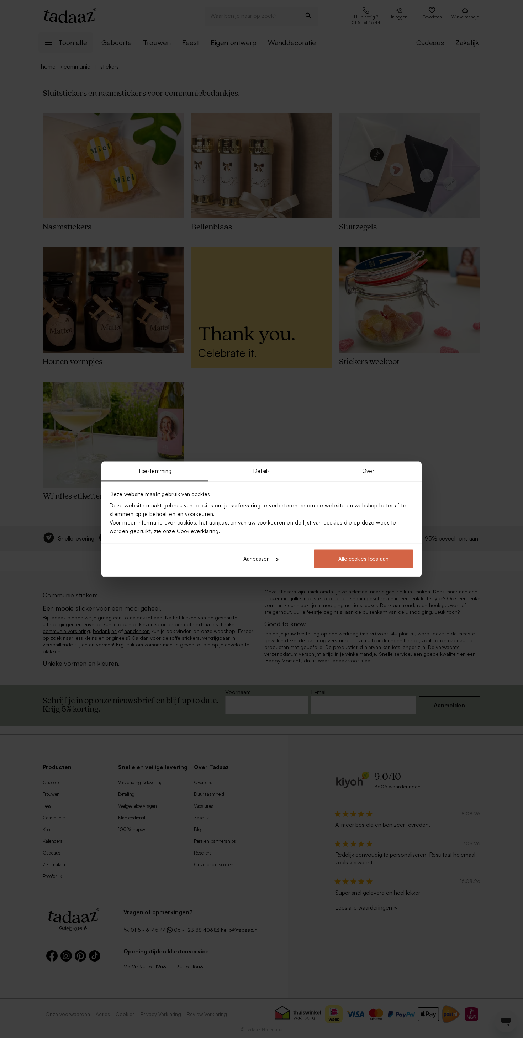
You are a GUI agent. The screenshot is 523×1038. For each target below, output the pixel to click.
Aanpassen (256, 558)
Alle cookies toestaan (363, 558)
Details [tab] (261, 470)
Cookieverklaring (198, 530)
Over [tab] (368, 470)
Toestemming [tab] (154, 470)
